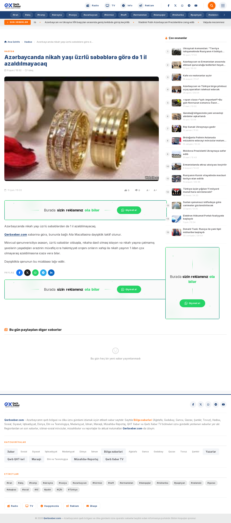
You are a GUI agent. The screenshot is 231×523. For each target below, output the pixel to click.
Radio (14, 505)
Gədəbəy (158, 451)
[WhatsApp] (182, 6)
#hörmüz (109, 15)
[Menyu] (223, 5)
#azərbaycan (90, 15)
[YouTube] (196, 6)
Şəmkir (195, 451)
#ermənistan (140, 15)
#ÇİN (59, 489)
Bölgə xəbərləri (113, 451)
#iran (15, 15)
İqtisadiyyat (51, 451)
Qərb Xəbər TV (114, 459)
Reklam (74, 505)
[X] (175, 6)
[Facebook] (168, 6)
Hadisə (28, 41)
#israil (25, 489)
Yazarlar (211, 451)
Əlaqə (93, 505)
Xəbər (11, 451)
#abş (27, 15)
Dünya (83, 451)
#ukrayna (57, 15)
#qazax (211, 483)
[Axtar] (211, 5)
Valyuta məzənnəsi (193, 22)
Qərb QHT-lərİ (16, 459)
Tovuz (183, 451)
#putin (47, 489)
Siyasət (36, 451)
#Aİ (36, 489)
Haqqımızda (51, 505)
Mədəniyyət (68, 451)
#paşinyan (196, 15)
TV (31, 505)
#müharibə (178, 15)
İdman (94, 451)
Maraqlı (36, 459)
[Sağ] (224, 14)
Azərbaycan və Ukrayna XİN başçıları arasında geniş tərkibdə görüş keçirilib (67, 22)
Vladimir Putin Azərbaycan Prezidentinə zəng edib (146, 22)
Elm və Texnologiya (57, 459)
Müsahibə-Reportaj (86, 459)
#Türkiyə (72, 489)
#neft (124, 15)
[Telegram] (189, 6)
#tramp (41, 15)
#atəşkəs (11, 489)
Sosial (24, 451)
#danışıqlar (159, 15)
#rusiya (73, 15)
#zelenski (213, 15)
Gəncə (145, 451)
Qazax (171, 451)
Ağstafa (133, 451)
